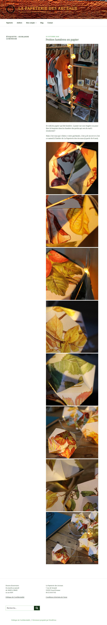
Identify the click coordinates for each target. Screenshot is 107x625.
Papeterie (9, 23)
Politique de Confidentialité (15, 597)
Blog (41, 23)
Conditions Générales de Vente (56, 597)
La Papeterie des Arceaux (47, 8)
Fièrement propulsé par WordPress (44, 620)
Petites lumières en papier (62, 39)
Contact (50, 23)
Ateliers (19, 23)
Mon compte (30, 23)
